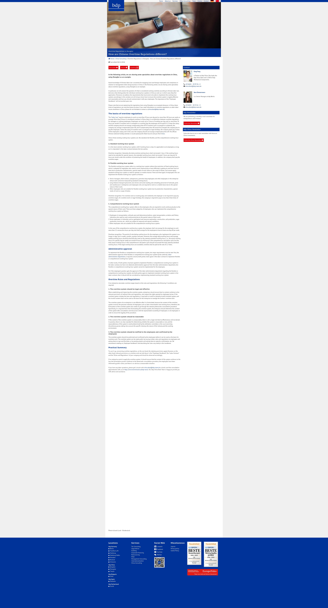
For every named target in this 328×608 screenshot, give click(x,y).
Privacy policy (175, 548)
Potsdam (112, 557)
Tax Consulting (136, 546)
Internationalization (137, 561)
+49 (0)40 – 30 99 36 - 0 (192, 84)
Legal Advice (135, 548)
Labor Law (115, 117)
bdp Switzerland (113, 584)
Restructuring (135, 555)
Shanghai (113, 569)
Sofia (111, 576)
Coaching (133, 67)
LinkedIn (159, 546)
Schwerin (113, 562)
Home (112, 59)
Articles (123, 67)
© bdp (189, 578)
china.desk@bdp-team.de (193, 86)
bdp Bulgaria (112, 574)
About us (167, 1)
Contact (206, 1)
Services (175, 1)
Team (194, 1)
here (163, 134)
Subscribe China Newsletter (193, 140)
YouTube (159, 552)
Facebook (160, 549)
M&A (132, 557)
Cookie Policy (175, 550)
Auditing (134, 550)
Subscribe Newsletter (191, 123)
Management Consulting (139, 559)
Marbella (113, 581)
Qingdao (112, 567)
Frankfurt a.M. (114, 551)
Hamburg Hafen (115, 555)
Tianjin (112, 571)
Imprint (173, 546)
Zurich (112, 586)
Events (200, 1)
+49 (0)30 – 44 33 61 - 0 (192, 105)
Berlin (112, 548)
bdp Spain (111, 579)
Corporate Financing (137, 553)
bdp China (111, 565)
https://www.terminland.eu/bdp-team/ (136, 369)
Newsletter (112, 67)
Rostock (112, 560)
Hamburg (113, 553)
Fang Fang (197, 71)
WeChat (159, 555)
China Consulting (121, 59)
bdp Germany (112, 546)
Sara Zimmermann (199, 92)
